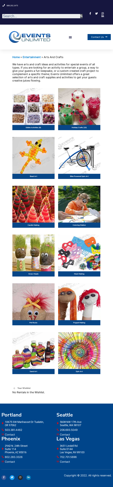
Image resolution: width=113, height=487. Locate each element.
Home (16, 57)
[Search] (81, 16)
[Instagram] (20, 477)
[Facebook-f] (3, 477)
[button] (70, 37)
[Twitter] (12, 477)
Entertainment (32, 57)
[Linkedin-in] (28, 477)
